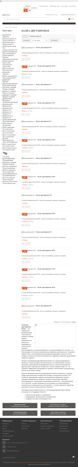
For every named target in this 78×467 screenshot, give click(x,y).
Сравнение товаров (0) (35, 36)
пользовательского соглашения (37, 462)
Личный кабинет (64, 423)
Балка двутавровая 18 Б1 (46, 213)
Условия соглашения (7, 436)
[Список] (23, 36)
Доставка (4, 426)
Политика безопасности (8, 431)
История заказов (64, 426)
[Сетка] (27, 36)
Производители (44, 423)
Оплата (4, 428)
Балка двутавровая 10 (43, 47)
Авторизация (64, 6)
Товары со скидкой (45, 428)
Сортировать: (26, 40)
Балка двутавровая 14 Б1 (46, 139)
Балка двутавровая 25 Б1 (46, 269)
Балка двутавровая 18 (43, 195)
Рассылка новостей (64, 431)
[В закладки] (26, 59)
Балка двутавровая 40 (43, 306)
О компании (5, 433)
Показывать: (54, 40)
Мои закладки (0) (43, 6)
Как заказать (5, 423)
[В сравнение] (28, 59)
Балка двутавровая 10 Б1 (46, 66)
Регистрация (72, 6)
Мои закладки (63, 428)
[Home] (2, 27)
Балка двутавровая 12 (43, 84)
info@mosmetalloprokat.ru (68, 14)
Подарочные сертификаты (47, 426)
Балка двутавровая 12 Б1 (46, 103)
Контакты (24, 423)
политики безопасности (22, 462)
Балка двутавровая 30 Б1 (46, 287)
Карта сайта (24, 428)
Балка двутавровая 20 (43, 232)
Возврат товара (25, 426)
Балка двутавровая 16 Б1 (46, 176)
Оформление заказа (55, 6)
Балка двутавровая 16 (43, 158)
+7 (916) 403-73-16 (49, 14)
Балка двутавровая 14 (43, 121)
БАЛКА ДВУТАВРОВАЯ (11, 27)
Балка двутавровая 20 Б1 (46, 250)
